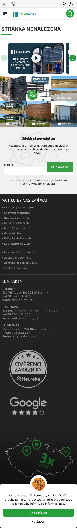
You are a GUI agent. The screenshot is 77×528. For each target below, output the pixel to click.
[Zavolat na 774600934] (14, 4)
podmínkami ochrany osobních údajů (45, 181)
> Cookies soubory (14, 267)
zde (61, 503)
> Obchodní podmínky (16, 257)
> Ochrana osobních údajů (19, 262)
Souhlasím (40, 513)
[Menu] (5, 12)
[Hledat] (64, 4)
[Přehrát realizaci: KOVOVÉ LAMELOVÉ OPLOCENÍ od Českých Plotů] (36, 58)
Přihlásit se (60, 167)
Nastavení (38, 521)
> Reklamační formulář (17, 252)
